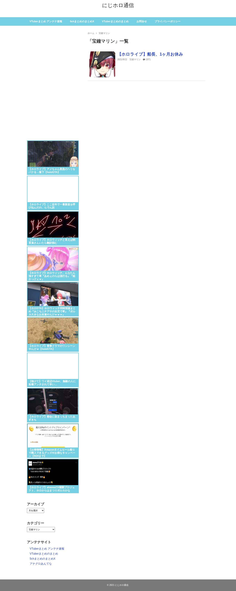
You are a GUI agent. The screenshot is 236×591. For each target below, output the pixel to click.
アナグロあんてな (41, 563)
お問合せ (141, 21)
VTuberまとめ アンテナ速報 (46, 21)
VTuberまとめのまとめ (115, 21)
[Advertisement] (53, 81)
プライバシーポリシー (168, 21)
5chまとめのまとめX (82, 21)
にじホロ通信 (118, 5)
